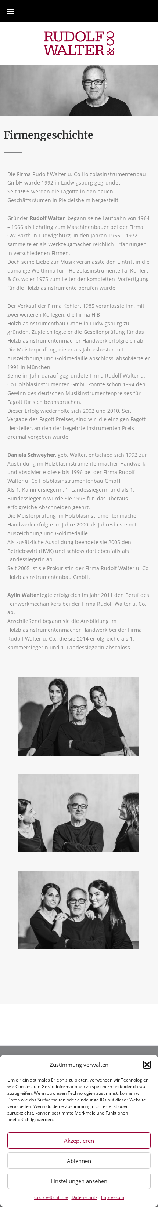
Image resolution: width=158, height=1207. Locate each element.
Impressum (112, 1197)
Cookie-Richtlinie (51, 1197)
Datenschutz (84, 1197)
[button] (147, 1064)
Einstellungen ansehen (79, 1181)
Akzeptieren (79, 1140)
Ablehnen (79, 1160)
